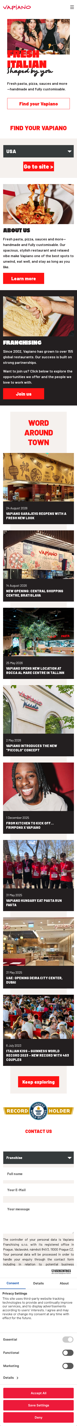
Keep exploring (38, 1082)
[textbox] (33, 151)
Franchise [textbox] (14, 1158)
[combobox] (38, 151)
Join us (24, 394)
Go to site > (38, 166)
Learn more (23, 278)
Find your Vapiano (38, 103)
